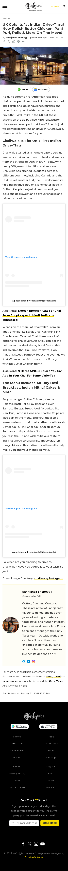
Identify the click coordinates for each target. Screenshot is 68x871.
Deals (17, 780)
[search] (64, 6)
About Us (17, 743)
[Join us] (24, 89)
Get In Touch (51, 743)
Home (6, 18)
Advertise (17, 757)
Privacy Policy (17, 773)
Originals (51, 766)
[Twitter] (30, 844)
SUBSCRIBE (49, 823)
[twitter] (9, 41)
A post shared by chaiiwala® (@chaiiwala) (34, 300)
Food (51, 736)
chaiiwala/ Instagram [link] (48, 578)
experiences (10, 681)
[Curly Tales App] (20, 727)
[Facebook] (23, 844)
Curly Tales (56, 681)
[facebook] (4, 41)
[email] (23, 41)
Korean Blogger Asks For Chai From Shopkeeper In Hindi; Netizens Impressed (31, 315)
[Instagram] (36, 844)
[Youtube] (42, 844)
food (49, 676)
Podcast (51, 787)
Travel (51, 750)
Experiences (17, 750)
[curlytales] (34, 719)
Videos (17, 766)
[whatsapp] (13, 41)
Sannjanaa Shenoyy (16, 37)
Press (51, 780)
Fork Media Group (34, 857)
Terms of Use (17, 787)
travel (57, 676)
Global (55, 6)
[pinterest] (18, 41)
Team (51, 773)
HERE (24, 685)
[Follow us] (42, 89)
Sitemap (51, 757)
